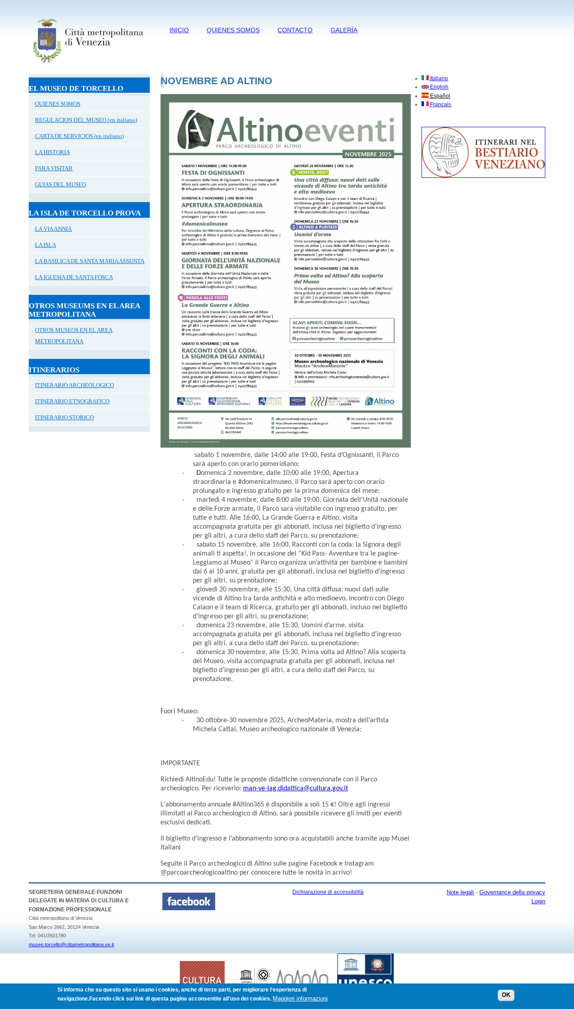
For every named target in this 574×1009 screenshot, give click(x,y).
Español (439, 96)
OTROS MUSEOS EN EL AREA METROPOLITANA (74, 336)
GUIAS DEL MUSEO (60, 184)
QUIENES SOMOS (233, 30)
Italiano (438, 78)
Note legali (460, 892)
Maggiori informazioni (300, 998)
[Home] (88, 65)
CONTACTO (295, 30)
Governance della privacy (512, 892)
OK (506, 995)
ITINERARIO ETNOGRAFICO (72, 401)
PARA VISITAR (54, 168)
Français (440, 104)
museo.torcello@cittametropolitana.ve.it (71, 944)
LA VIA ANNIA (53, 228)
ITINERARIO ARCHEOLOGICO (74, 385)
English (438, 87)
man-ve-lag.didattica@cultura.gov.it (295, 788)
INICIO (179, 30)
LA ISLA (45, 244)
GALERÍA (343, 30)
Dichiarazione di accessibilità (328, 892)
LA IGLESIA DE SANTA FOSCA (74, 277)
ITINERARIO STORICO (64, 417)
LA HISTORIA (52, 152)
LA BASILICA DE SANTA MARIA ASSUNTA (89, 261)
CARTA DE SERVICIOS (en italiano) (79, 136)
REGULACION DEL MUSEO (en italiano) (86, 119)
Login (538, 901)
